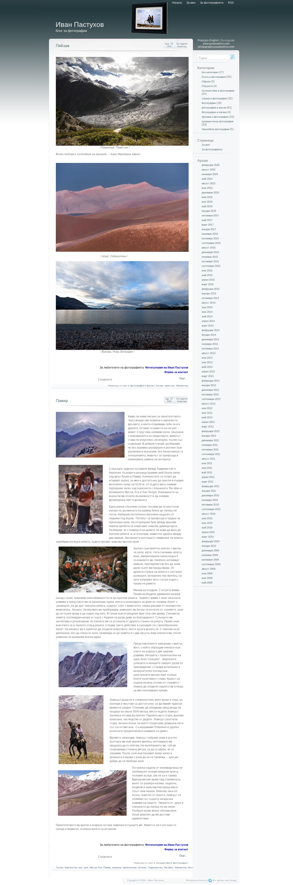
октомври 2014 (210, 298)
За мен (191, 2)
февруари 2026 (211, 165)
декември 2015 (210, 252)
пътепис (142, 867)
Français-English (208, 40)
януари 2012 (209, 435)
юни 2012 (207, 412)
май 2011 (207, 472)
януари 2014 (209, 334)
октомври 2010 (210, 504)
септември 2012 (211, 399)
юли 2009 (207, 573)
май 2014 (207, 316)
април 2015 (208, 279)
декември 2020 (210, 192)
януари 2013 (209, 385)
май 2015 (207, 275)
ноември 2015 (210, 256)
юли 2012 (207, 408)
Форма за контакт (176, 372)
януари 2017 (209, 229)
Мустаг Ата (96, 867)
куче (86, 867)
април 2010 (208, 532)
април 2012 (208, 422)
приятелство (130, 867)
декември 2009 (210, 550)
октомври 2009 (210, 559)
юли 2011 (207, 463)
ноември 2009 (210, 555)
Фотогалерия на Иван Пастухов (166, 367)
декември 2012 (210, 389)
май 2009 (207, 582)
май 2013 (207, 367)
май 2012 (207, 417)
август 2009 (208, 568)
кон (80, 867)
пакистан (169, 385)
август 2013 (208, 353)
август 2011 (208, 458)
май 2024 (207, 178)
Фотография (209, 103)
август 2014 (208, 302)
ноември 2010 (210, 500)
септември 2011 (211, 454)
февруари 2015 (211, 289)
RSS (231, 2)
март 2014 (208, 325)
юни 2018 (207, 201)
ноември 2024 (210, 174)
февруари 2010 (211, 541)
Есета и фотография (214, 76)
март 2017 (208, 224)
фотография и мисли (142, 385)
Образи (206, 81)
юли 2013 (207, 357)
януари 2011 (209, 490)
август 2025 (208, 169)
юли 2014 (207, 307)
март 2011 (207, 481)
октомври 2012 (210, 394)
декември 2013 (210, 339)
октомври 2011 (210, 449)
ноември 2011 (210, 445)
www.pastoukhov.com (216, 43)
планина (117, 867)
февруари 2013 (211, 380)
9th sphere (218, 880)
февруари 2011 (210, 486)
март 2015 (208, 284)
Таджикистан (155, 867)
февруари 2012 (211, 431)
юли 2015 (207, 270)
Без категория (210, 72)
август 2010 (208, 513)
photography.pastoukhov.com (216, 46)
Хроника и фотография (215, 116)
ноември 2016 (210, 233)
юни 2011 (207, 467)
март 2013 (208, 376)
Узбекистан (182, 385)
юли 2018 (207, 197)
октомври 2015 (210, 261)
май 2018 (207, 206)
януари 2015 (209, 293)
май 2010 (207, 527)
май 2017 (207, 220)
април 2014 (208, 321)
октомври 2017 (210, 215)
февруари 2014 (211, 330)
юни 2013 (207, 362)
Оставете (181, 44)
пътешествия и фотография (171, 863)
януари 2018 (209, 210)
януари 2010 (209, 545)
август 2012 (208, 403)
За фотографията (211, 2)
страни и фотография (214, 98)
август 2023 (208, 183)
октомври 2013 (210, 348)
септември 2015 (211, 266)
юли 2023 (207, 188)
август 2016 (208, 247)
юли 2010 (207, 518)
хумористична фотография (217, 121)
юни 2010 (207, 523)
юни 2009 (207, 578)
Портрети (207, 86)
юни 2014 (207, 311)
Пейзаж (62, 46)
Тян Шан (168, 867)
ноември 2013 (210, 344)
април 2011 (208, 477)
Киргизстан (71, 867)
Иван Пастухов (80, 24)
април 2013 (208, 371)
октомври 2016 (210, 238)
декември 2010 (210, 495)
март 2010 (208, 536)
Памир (62, 401)
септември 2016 (211, 243)
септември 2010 (211, 509)
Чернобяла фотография (215, 129)
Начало (177, 2)
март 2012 (208, 426)
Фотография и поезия (214, 112)
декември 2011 (210, 440)
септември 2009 (211, 564)
